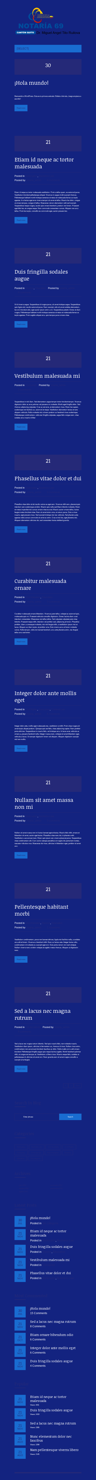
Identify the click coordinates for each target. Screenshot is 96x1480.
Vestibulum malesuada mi (47, 375)
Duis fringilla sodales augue (41, 275)
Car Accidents (32, 1027)
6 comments (53, 713)
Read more (21, 108)
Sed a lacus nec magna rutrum (43, 1014)
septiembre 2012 (56, 1188)
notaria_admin (33, 180)
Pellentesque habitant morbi (41, 910)
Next (77, 1086)
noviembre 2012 (56, 1185)
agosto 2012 (23, 1192)
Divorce (29, 288)
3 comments (24, 389)
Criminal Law (58, 709)
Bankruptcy (31, 176)
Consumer (31, 385)
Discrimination (32, 597)
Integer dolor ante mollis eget (45, 696)
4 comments (53, 180)
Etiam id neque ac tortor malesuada (44, 163)
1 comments (53, 927)
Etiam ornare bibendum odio (51, 1335)
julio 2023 (22, 1185)
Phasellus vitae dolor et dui (48, 478)
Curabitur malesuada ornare (40, 584)
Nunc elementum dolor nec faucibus (51, 1438)
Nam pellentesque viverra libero (54, 1450)
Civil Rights (31, 709)
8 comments (24, 1031)
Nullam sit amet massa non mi (44, 803)
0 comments (53, 492)
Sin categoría (35, 1159)
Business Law (46, 176)
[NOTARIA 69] (48, 21)
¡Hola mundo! (31, 82)
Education (40, 288)
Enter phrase (28, 1117)
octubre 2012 (24, 1188)
